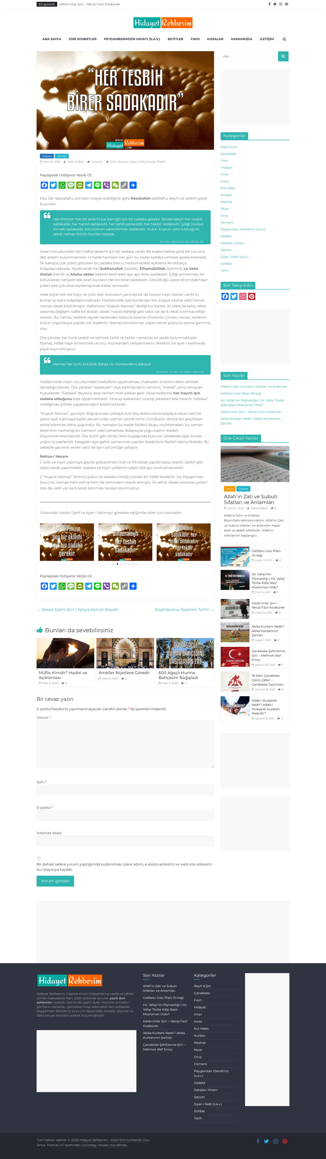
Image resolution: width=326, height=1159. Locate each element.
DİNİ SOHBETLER (82, 39)
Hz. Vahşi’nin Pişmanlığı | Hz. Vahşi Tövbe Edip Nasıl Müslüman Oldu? (268, 580)
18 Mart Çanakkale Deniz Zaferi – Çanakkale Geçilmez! (268, 680)
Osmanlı (227, 222)
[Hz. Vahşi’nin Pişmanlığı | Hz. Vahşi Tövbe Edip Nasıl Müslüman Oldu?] (235, 572)
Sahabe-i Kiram (232, 243)
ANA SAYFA (51, 39)
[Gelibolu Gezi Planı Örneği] (235, 549)
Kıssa (225, 181)
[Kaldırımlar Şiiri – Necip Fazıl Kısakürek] (235, 601)
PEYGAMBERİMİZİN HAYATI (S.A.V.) (132, 39)
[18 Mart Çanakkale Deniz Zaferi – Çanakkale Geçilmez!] (235, 674)
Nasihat (226, 202)
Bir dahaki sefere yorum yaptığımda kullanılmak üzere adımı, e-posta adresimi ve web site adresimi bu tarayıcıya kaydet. (124, 867)
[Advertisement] (255, 96)
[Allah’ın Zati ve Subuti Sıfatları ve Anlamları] (255, 448)
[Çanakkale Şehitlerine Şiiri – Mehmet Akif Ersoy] (235, 649)
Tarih (224, 270)
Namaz (150, 161)
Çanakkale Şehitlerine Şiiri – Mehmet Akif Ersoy (268, 655)
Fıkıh (224, 161)
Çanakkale (228, 154)
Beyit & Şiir (229, 147)
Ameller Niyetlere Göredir (124, 672)
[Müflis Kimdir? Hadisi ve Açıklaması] (65, 641)
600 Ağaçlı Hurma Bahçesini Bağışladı (178, 675)
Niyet (225, 209)
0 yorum (97, 161)
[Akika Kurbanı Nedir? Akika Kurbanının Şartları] (235, 625)
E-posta (45, 807)
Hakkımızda (241, 39)
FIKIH (195, 39)
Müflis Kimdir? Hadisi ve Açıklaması (63, 675)
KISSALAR (215, 39)
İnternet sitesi (49, 833)
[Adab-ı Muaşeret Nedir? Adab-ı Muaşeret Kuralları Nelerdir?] (235, 699)
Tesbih (161, 161)
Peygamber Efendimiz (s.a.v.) (243, 229)
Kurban (226, 195)
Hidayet (227, 167)
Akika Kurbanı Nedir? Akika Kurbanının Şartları (268, 630)
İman (225, 174)
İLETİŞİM (267, 39)
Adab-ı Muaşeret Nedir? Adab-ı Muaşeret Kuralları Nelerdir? (266, 707)
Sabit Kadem (76, 161)
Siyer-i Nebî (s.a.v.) (235, 257)
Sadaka (47, 156)
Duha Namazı (119, 161)
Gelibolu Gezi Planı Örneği (241, 393)
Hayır (133, 161)
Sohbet (62, 156)
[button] (113, 564)
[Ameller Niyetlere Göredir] (125, 641)
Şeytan (226, 250)
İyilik (141, 161)
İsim (41, 782)
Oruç (224, 216)
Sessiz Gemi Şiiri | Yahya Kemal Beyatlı (78, 609)
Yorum (44, 718)
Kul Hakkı (228, 188)
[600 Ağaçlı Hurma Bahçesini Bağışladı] (185, 641)
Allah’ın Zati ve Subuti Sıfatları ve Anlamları (254, 387)
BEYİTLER (175, 39)
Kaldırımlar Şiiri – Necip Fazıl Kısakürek (89, 4)
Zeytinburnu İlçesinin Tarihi (184, 609)
